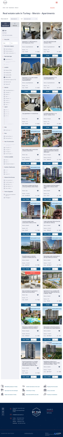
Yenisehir (8, 92)
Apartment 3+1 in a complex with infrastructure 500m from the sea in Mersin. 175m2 (51, 292)
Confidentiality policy (28, 433)
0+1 (7, 109)
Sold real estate (8, 35)
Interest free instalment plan (10, 195)
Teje (7, 96)
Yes (7, 159)
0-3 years (8, 147)
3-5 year (8, 149)
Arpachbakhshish (10, 90)
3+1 (7, 115)
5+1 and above (9, 123)
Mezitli (8, 94)
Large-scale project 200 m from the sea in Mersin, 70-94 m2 (52, 222)
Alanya (8, 70)
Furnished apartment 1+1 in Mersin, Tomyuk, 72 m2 (50, 114)
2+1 (7, 113)
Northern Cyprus (10, 79)
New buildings (9, 49)
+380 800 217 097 (18, 421)
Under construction (11, 53)
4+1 (7, 117)
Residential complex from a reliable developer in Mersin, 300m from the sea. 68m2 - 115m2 (52, 363)
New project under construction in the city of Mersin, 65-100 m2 (52, 257)
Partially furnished (10, 163)
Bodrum (8, 81)
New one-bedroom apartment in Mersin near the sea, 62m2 (29, 291)
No (7, 161)
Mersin (16, 7)
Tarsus (8, 100)
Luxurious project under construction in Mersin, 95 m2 (29, 222)
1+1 (7, 111)
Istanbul (8, 74)
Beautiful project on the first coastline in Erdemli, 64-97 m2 (29, 257)
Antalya (8, 72)
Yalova (7, 84)
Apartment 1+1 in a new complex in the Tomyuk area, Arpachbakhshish (30, 79)
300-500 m (9, 184)
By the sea (9, 130)
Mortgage (8, 197)
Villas (7, 64)
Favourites (52, 7)
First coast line (9, 180)
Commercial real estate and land (10, 62)
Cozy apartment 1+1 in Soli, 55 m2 (30, 113)
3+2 (7, 119)
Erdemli (8, 102)
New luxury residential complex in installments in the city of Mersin (30, 327)
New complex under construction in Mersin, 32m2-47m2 (30, 150)
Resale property (10, 51)
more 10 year (9, 153)
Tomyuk (8, 98)
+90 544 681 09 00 (18, 418)
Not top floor (9, 138)
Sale (7, 7)
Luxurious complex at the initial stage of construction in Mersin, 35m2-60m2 (51, 151)
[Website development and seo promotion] (57, 434)
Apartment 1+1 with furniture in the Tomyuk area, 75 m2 (29, 42)
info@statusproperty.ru (18, 414)
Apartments (11, 7)
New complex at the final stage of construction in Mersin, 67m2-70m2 (51, 187)
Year (7, 104)
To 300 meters (10, 182)
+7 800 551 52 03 (18, 419)
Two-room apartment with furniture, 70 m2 (50, 42)
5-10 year (8, 151)
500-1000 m (9, 186)
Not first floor (9, 136)
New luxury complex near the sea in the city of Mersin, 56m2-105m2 (30, 186)
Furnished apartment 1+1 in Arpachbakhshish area (50, 78)
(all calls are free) (19, 423)
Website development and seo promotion (49, 434)
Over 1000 (8, 188)
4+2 (7, 121)
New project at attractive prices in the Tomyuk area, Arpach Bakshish (52, 327)
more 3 (8, 174)
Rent (5, 32)
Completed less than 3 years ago (10, 145)
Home (4, 7)
